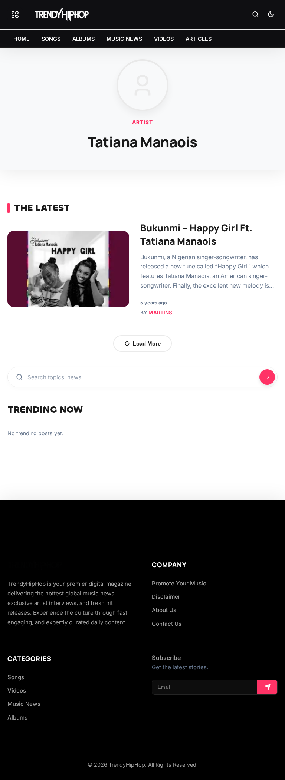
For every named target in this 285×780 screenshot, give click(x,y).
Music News (23, 703)
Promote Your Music (179, 583)
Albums (17, 717)
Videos (16, 690)
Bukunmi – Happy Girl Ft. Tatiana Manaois (196, 234)
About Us (164, 610)
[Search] (255, 15)
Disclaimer (166, 596)
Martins (160, 312)
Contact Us (166, 623)
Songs (15, 677)
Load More (147, 343)
